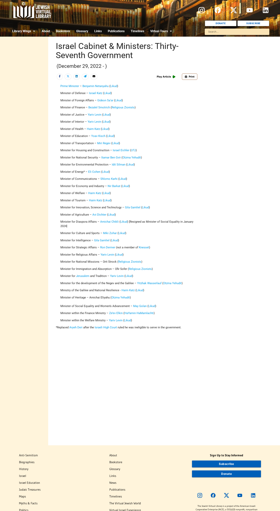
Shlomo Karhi (109, 179)
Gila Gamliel (132, 207)
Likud (113, 86)
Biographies (26, 462)
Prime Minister (69, 86)
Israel (22, 476)
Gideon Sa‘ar (105, 100)
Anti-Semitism (28, 455)
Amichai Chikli (109, 221)
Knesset (144, 247)
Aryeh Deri (75, 327)
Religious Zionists (123, 107)
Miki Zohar (110, 233)
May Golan (140, 306)
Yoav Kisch (98, 136)
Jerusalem (82, 276)
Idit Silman (118, 164)
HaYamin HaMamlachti (139, 313)
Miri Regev (103, 143)
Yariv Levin (94, 114)
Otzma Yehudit (131, 157)
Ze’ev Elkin (116, 313)
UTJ (133, 150)
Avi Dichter (99, 214)
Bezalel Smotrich (99, 107)
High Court (110, 327)
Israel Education (29, 483)
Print (191, 76)
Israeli (98, 327)
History (23, 469)
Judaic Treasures (30, 489)
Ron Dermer (107, 247)
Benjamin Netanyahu (95, 86)
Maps (22, 496)
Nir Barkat (114, 186)
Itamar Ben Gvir (111, 157)
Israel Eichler (121, 150)
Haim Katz (93, 129)
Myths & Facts (28, 503)
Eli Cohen (94, 172)
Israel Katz (95, 93)
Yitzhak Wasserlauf (149, 283)
